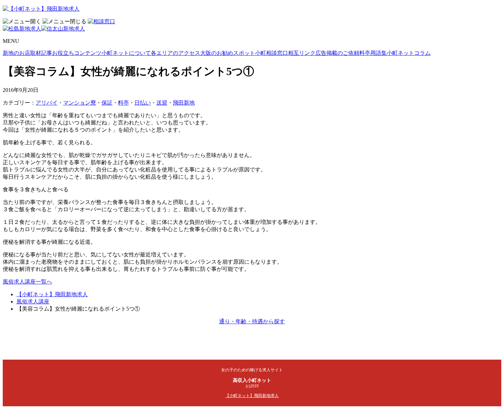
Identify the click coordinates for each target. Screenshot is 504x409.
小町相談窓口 (271, 53)
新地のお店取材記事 (27, 53)
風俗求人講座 (32, 301)
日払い (142, 103)
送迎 (161, 103)
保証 (106, 103)
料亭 (123, 103)
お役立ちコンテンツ (76, 53)
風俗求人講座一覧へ (27, 282)
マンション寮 (79, 103)
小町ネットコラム (409, 53)
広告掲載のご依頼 (337, 53)
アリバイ (47, 103)
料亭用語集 (373, 53)
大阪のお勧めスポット (227, 53)
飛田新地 (184, 103)
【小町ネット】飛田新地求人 (52, 294)
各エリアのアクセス (175, 53)
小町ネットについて (126, 53)
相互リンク (301, 53)
